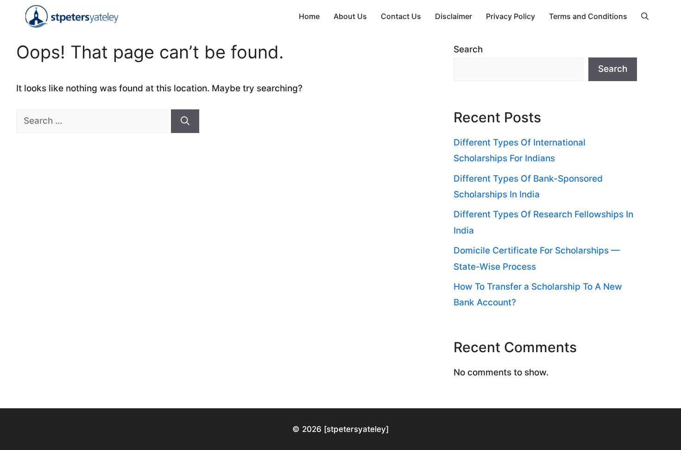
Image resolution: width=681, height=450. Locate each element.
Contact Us (401, 16)
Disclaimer (453, 16)
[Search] (185, 121)
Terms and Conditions (588, 16)
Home (309, 16)
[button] (645, 16)
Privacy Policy (510, 16)
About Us (350, 16)
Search (468, 49)
